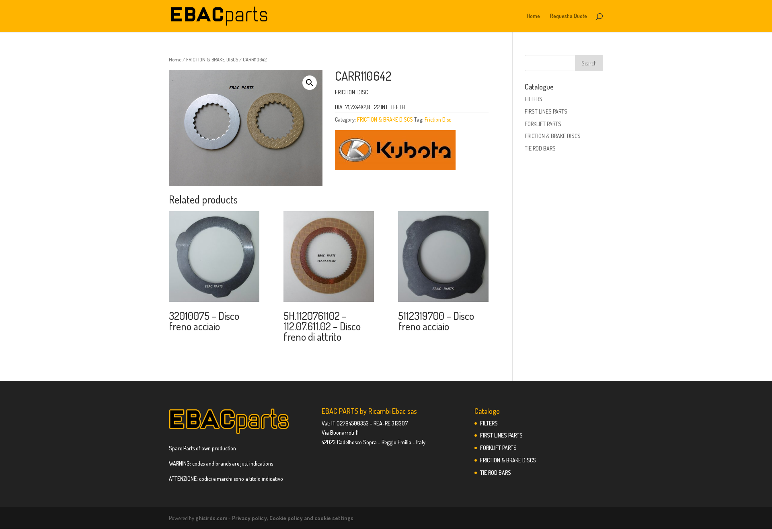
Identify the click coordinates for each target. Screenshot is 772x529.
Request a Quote (568, 16)
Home (533, 16)
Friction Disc (438, 119)
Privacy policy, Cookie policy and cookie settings (292, 518)
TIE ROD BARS (540, 148)
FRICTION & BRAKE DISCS (212, 59)
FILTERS (533, 99)
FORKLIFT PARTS (543, 123)
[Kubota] (395, 151)
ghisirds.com (211, 518)
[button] (309, 82)
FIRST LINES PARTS (546, 111)
